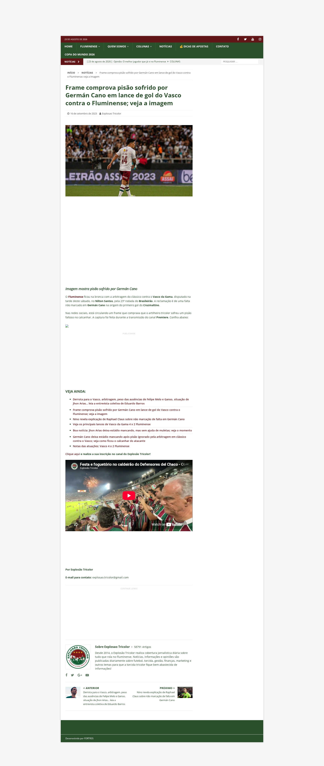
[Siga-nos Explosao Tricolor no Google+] (78, 675)
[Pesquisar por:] (240, 61)
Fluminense (88, 46)
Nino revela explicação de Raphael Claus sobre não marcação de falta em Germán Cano (129, 419)
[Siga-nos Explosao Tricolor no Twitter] (71, 675)
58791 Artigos (142, 647)
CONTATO (222, 46)
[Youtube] (252, 39)
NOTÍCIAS (165, 46)
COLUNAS (142, 46)
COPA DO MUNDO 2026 (80, 54)
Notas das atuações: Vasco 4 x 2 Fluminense (101, 446)
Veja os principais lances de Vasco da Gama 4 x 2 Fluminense (112, 424)
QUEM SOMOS (117, 46)
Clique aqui (72, 454)
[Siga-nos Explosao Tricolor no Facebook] (66, 675)
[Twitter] (245, 39)
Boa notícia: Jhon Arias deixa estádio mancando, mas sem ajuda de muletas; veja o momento (132, 430)
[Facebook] (238, 39)
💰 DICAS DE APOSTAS (194, 46)
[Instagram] (260, 39)
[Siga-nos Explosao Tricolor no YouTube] (86, 675)
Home (68, 46)
